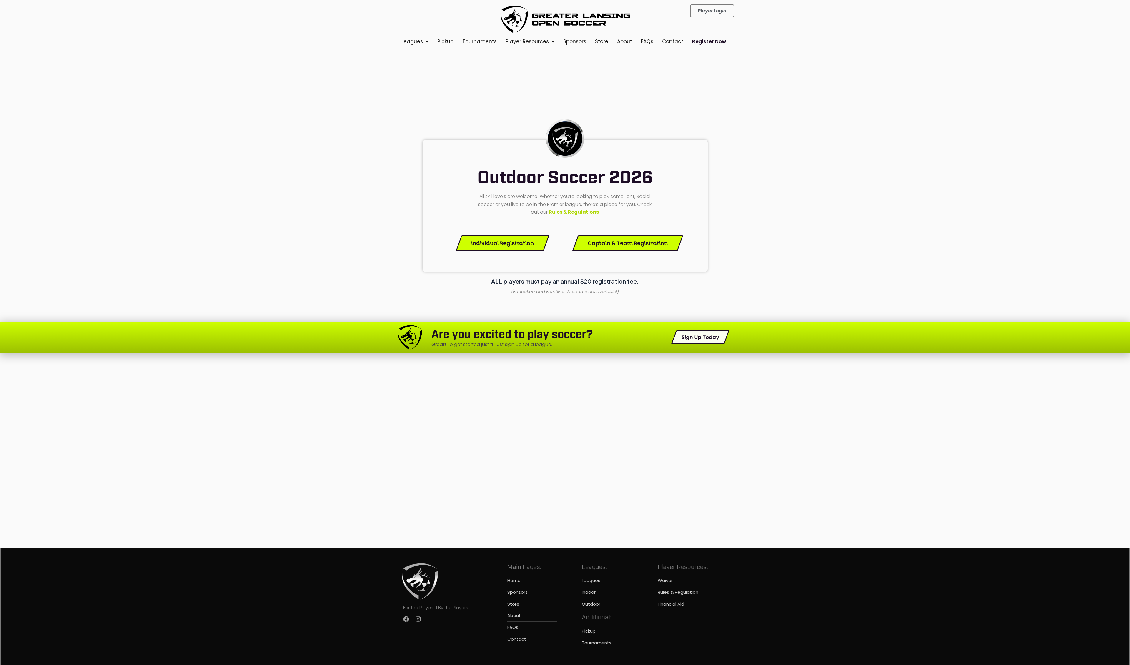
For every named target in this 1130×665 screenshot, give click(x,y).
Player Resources (527, 41)
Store (601, 41)
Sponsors (574, 41)
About (624, 41)
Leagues (412, 41)
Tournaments (479, 41)
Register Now (709, 41)
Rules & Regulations (574, 212)
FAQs (647, 41)
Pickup (445, 41)
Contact (672, 41)
